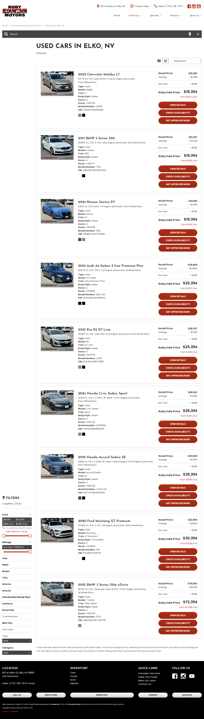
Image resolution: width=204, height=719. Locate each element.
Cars (72, 672)
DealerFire (55, 704)
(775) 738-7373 (18, 683)
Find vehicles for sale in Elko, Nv (26, 25)
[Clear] (18, 503)
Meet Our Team (147, 680)
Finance (174, 15)
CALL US (17, 695)
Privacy (5, 711)
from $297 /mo (189, 96)
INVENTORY (102, 695)
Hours (32, 683)
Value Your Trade (147, 676)
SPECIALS (187, 695)
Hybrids (74, 683)
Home (117, 15)
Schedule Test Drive (149, 673)
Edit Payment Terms (17, 531)
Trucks (73, 676)
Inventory (134, 15)
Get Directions (10, 676)
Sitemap (14, 711)
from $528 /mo (188, 543)
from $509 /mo (188, 479)
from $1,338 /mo (188, 607)
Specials (154, 15)
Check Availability (178, 112)
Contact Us (144, 684)
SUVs (73, 679)
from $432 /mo (188, 288)
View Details (178, 105)
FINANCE (153, 695)
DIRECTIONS (51, 695)
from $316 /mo (189, 160)
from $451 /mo (189, 415)
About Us (194, 15)
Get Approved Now (178, 120)
